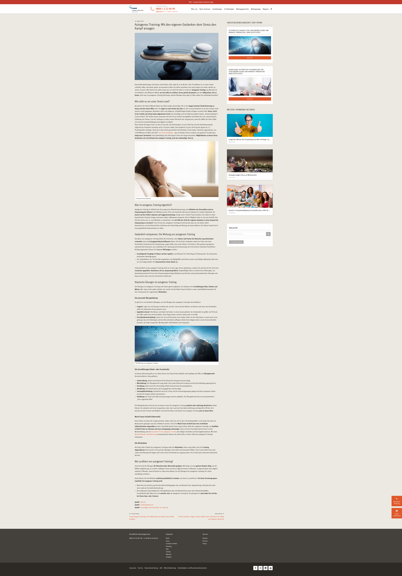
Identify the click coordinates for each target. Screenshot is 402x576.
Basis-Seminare (205, 9)
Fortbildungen (229, 9)
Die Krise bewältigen (166, 133)
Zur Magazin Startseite (236, 242)
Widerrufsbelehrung (170, 568)
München (168, 554)
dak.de (143, 502)
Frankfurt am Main (171, 543)
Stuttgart (168, 557)
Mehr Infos (250, 57)
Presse (205, 543)
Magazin (266, 9)
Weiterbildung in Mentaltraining (146, 434)
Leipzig (168, 551)
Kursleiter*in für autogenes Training (164, 432)
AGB (161, 568)
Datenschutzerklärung (151, 568)
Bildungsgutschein (242, 9)
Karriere (205, 541)
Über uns (194, 9)
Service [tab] (205, 534)
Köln (167, 549)
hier (211, 2)
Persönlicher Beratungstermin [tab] (139, 534)
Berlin (168, 538)
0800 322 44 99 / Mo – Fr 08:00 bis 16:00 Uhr (143, 538)
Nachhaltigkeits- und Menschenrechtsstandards (192, 568)
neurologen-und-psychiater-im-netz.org (154, 507)
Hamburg (169, 546)
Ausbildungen (217, 9)
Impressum (132, 568)
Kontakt (205, 538)
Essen (167, 541)
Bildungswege (256, 9)
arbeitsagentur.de (147, 505)
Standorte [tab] (169, 534)
